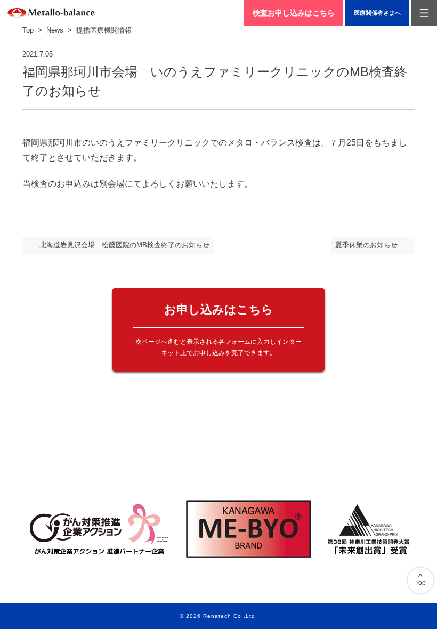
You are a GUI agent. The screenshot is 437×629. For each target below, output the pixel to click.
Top (28, 30)
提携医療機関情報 (104, 30)
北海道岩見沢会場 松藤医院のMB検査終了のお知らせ (124, 245)
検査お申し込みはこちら (294, 13)
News (54, 30)
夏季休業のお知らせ (366, 245)
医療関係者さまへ (377, 13)
